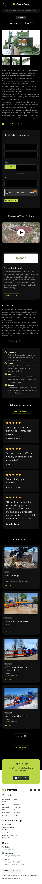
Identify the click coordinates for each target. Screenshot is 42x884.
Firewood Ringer (12, 575)
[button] (12, 124)
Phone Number (22, 173)
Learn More (8, 585)
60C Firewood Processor (16, 716)
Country (7, 171)
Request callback (11, 201)
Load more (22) (21, 736)
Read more (26, 519)
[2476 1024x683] (26, 61)
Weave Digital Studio (15, 878)
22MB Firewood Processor (16, 621)
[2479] (6, 61)
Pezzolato (21, 17)
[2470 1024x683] (16, 61)
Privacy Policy (32, 875)
